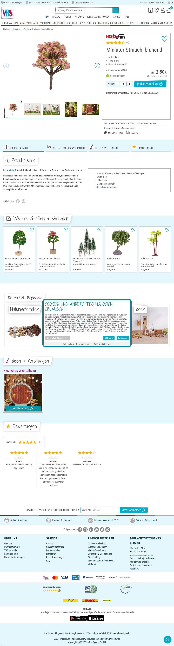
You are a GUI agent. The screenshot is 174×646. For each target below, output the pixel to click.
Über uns (8, 543)
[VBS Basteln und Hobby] (7, 12)
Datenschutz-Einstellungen (100, 553)
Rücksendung (94, 557)
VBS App (92, 564)
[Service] (151, 10)
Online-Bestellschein (97, 543)
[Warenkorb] (169, 10)
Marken (117, 16)
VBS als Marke (10, 550)
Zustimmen (122, 338)
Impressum (84, 344)
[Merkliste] (157, 10)
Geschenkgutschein (55, 547)
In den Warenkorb (147, 84)
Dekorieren (17, 29)
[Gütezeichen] (91, 589)
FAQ (48, 560)
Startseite (6, 29)
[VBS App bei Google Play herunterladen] (78, 618)
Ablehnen (109, 338)
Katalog (49, 543)
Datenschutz (68, 344)
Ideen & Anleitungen (98, 16)
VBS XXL (56, 16)
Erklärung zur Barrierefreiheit (100, 560)
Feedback (134, 568)
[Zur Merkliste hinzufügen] (164, 39)
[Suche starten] (115, 10)
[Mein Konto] (163, 10)
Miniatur (11, 170)
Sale (126, 16)
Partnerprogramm (12, 547)
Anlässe (79, 16)
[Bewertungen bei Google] (52, 589)
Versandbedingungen (97, 547)
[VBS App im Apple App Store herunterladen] (95, 618)
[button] (6, 65)
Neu (47, 16)
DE (172, 2)
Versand (163, 76)
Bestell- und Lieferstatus (141, 565)
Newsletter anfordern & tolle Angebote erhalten (52, 510)
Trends (67, 16)
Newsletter (51, 553)
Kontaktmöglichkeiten (140, 561)
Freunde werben (53, 550)
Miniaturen (27, 29)
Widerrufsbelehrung (97, 550)
